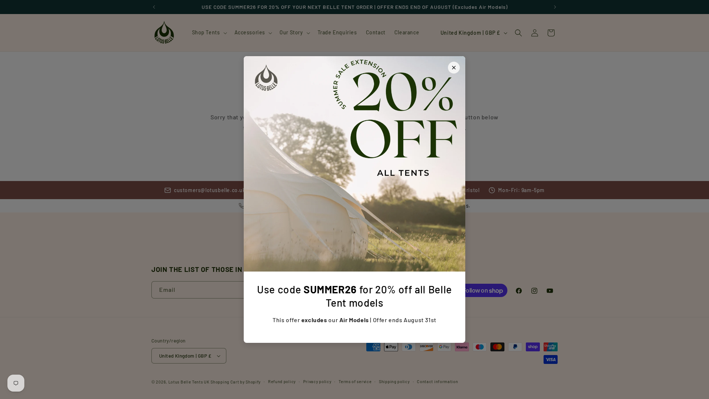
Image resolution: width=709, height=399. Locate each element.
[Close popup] (454, 68)
